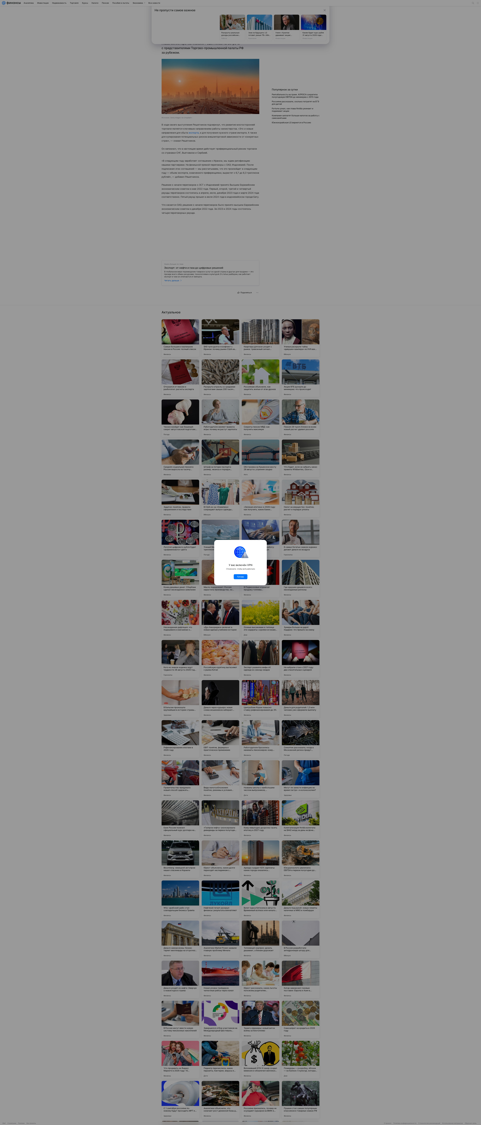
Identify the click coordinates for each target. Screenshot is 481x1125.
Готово (240, 576)
